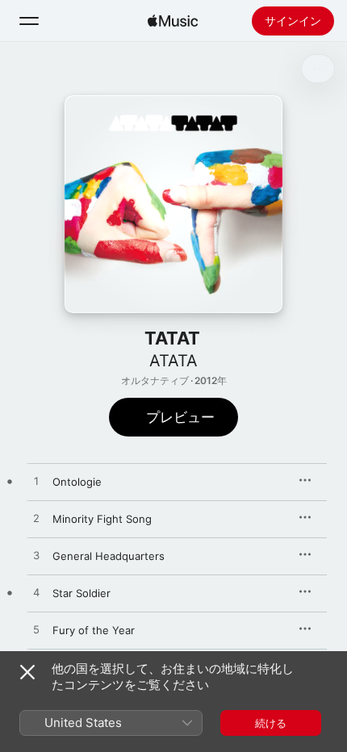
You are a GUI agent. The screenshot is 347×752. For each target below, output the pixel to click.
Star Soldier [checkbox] (81, 593)
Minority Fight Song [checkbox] (102, 518)
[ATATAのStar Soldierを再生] (36, 593)
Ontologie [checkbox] (77, 481)
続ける (270, 722)
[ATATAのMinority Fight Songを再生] (36, 519)
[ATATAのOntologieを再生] (36, 481)
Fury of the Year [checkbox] (93, 630)
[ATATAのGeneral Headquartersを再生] (36, 556)
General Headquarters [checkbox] (108, 555)
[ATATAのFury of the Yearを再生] (36, 630)
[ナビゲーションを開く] (29, 21)
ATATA (173, 360)
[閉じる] (27, 672)
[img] (173, 21)
